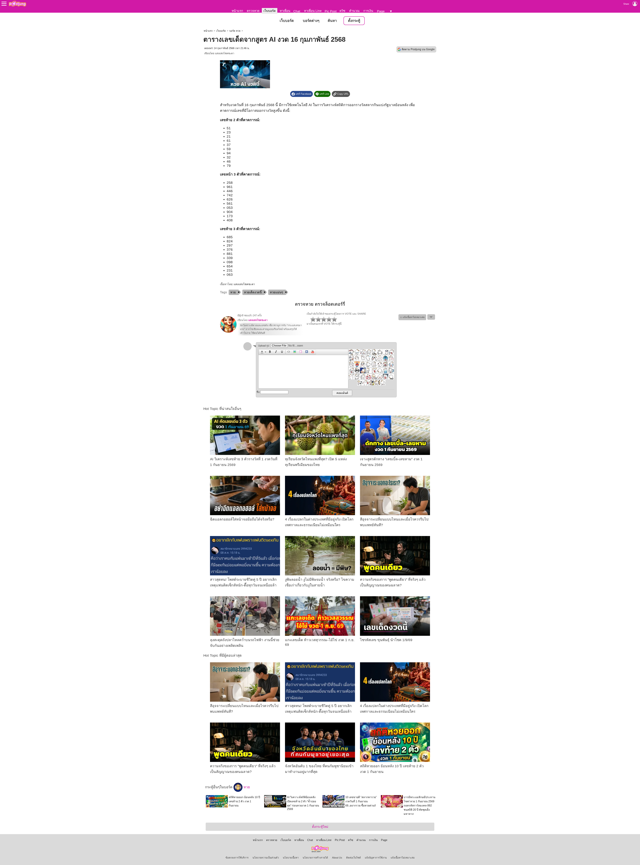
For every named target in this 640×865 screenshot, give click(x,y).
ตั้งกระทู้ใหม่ (320, 826)
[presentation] (261, 352)
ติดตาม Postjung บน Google (418, 49)
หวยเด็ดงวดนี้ (253, 292)
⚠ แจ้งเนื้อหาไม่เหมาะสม (412, 317)
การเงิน (368, 11)
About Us (337, 857)
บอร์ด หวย (234, 31)
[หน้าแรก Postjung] (17, 3)
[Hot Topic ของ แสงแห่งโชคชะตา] (228, 332)
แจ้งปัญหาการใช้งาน (376, 857)
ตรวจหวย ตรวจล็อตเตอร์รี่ (320, 304)
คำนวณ (354, 11)
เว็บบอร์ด (270, 11)
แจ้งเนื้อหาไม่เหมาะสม (403, 857)
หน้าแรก (237, 11)
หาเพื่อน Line (313, 11)
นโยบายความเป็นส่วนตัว (265, 857)
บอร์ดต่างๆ (311, 21)
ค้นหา (332, 21)
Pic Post (330, 11)
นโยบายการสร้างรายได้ (315, 857)
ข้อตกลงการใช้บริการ (237, 857)
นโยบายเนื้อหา (291, 857)
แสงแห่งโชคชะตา (224, 53)
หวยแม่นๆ (276, 292)
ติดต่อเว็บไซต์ (353, 857)
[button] (263, 352)
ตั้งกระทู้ (354, 21)
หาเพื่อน (285, 11)
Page (381, 11)
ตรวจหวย (253, 11)
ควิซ (342, 11)
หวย (233, 292)
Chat (296, 11)
